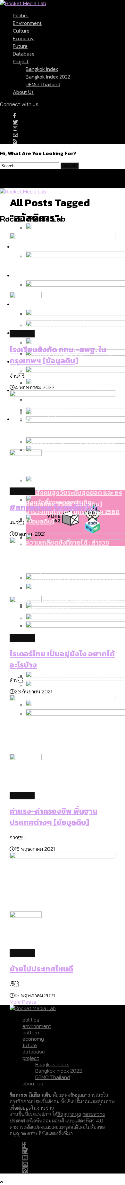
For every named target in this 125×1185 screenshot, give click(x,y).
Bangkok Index (42, 69)
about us (23, 92)
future (20, 46)
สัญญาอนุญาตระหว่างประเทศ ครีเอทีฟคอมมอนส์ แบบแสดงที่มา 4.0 (57, 1117)
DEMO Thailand (43, 84)
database (24, 53)
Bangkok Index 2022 (48, 76)
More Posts (23, 1002)
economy (23, 38)
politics (21, 15)
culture (21, 30)
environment (27, 23)
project (21, 61)
